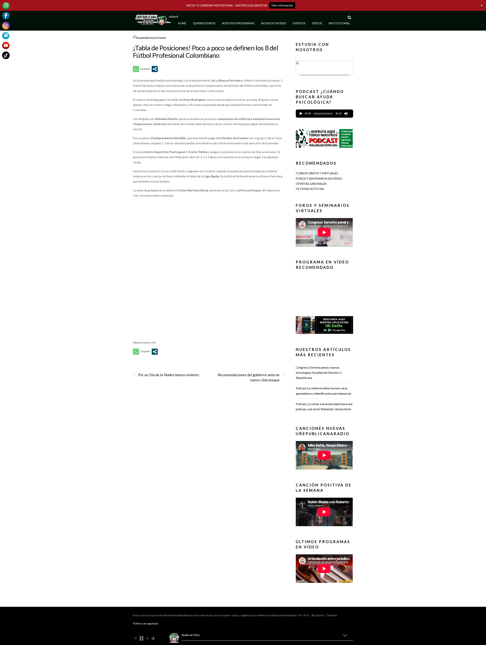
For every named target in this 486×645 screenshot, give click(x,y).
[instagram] (6, 25)
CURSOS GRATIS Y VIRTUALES (317, 173)
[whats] (6, 5)
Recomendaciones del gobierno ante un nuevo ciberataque (248, 377)
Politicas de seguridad (145, 623)
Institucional (339, 23)
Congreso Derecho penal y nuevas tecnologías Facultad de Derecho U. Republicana (319, 372)
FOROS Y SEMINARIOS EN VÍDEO (319, 178)
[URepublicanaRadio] (152, 23)
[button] (324, 66)
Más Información (282, 5)
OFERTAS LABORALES (311, 183)
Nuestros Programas (238, 23)
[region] (324, 67)
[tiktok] (6, 55)
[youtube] (6, 45)
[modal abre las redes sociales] (155, 69)
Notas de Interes (273, 23)
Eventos (299, 23)
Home (182, 23)
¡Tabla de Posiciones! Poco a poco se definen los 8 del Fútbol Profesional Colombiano (205, 51)
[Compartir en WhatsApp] (141, 69)
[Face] (6, 15)
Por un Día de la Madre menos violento (168, 375)
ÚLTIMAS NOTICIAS (310, 188)
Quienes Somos (204, 23)
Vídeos (317, 23)
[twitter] (6, 35)
